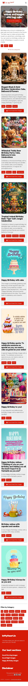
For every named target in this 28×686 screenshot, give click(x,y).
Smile (14, 362)
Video (6, 45)
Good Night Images (8, 658)
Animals (9, 236)
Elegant (21, 621)
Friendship (15, 236)
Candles (9, 418)
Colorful (18, 611)
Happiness (14, 621)
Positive (12, 611)
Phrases (9, 480)
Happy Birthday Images (10, 661)
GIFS (11, 45)
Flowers (15, 106)
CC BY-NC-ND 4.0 (10, 675)
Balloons (9, 106)
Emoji (6, 611)
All (2, 45)
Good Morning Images (9, 655)
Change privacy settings (16, 679)
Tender (8, 621)
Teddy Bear (20, 172)
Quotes (4, 362)
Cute (14, 172)
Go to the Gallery (14, 21)
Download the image (15, 110)
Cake (3, 106)
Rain (21, 618)
